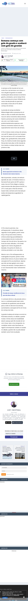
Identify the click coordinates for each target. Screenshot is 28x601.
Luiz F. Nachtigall (8, 56)
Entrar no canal (14, 384)
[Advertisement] (14, 22)
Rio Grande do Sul (9, 38)
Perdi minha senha (10, 474)
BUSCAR (14, 437)
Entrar (3, 474)
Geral (3, 38)
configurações (16, 595)
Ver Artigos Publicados (18, 422)
